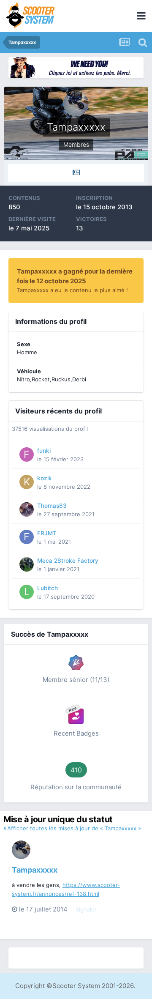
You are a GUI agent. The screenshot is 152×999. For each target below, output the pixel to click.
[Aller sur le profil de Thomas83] (26, 509)
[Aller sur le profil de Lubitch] (26, 592)
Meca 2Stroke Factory (67, 560)
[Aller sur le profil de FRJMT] (26, 537)
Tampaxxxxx (34, 869)
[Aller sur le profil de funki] (26, 454)
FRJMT (47, 533)
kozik (44, 478)
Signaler (86, 909)
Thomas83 (52, 505)
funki (44, 450)
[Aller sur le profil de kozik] (26, 482)
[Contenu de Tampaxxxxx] (76, 173)
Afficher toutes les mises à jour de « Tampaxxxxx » (73, 828)
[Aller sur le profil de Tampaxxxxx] (21, 849)
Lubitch (47, 588)
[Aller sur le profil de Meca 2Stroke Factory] (26, 564)
